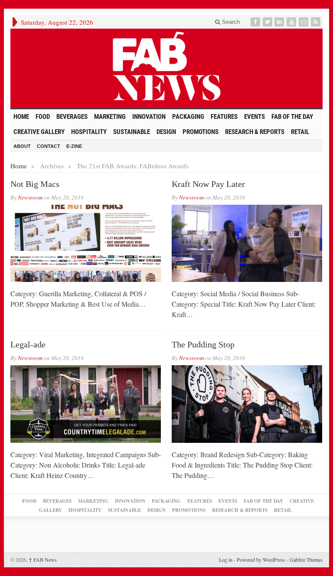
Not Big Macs (34, 184)
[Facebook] (256, 22)
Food (43, 117)
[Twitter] (268, 22)
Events (254, 117)
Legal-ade (28, 344)
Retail (300, 132)
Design (166, 132)
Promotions (201, 132)
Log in (225, 559)
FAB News (43, 559)
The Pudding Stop (203, 344)
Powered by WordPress (261, 559)
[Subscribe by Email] (304, 22)
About (22, 146)
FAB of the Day (292, 117)
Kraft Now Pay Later (208, 184)
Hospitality (89, 132)
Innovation (149, 117)
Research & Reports (254, 132)
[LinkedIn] (280, 22)
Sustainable (131, 132)
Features (224, 117)
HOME (21, 117)
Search (230, 22)
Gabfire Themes (306, 559)
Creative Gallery (39, 132)
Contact (48, 146)
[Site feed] (316, 22)
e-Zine (74, 146)
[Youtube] (292, 22)
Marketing (110, 117)
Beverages (72, 117)
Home (18, 165)
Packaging (188, 117)
